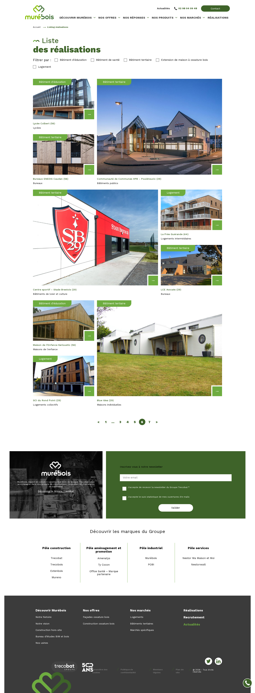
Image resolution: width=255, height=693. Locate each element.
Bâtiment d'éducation (73, 60)
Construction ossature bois (98, 623)
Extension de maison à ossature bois (184, 60)
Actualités (163, 8)
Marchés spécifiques (142, 630)
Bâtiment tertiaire (140, 60)
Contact (215, 8)
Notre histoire (44, 617)
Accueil (37, 27)
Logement (44, 66)
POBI (151, 564)
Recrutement (194, 617)
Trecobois (56, 564)
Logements (136, 617)
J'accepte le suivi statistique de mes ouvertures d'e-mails (158, 497)
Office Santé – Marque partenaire (104, 573)
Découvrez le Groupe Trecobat (56, 491)
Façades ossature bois (96, 617)
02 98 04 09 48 (187, 8)
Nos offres (91, 610)
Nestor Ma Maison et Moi (198, 558)
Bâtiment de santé (108, 60)
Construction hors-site (49, 630)
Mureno (56, 577)
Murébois (151, 558)
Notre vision (42, 623)
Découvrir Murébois (51, 610)
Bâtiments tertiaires (141, 623)
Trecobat (56, 558)
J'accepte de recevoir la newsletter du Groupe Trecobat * (158, 487)
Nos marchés (140, 610)
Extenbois (56, 571)
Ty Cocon (104, 564)
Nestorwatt (198, 564)
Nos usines (42, 642)
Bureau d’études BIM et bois (52, 636)
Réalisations (193, 610)
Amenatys (103, 558)
